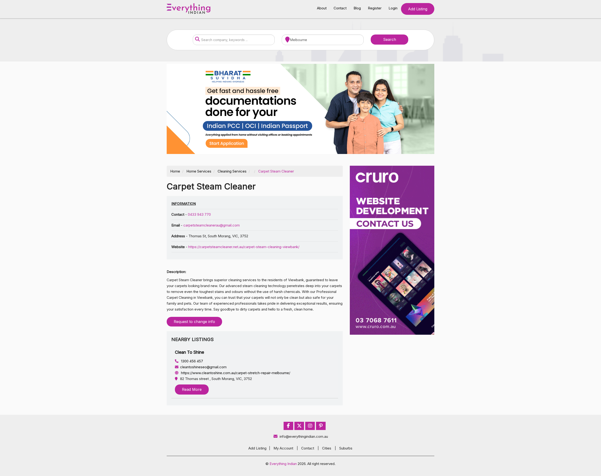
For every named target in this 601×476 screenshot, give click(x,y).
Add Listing (417, 9)
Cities (326, 448)
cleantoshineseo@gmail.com (203, 367)
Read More (192, 389)
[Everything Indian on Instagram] (310, 426)
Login (393, 8)
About (322, 8)
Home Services (198, 171)
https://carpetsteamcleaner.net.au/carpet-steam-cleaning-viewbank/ (243, 247)
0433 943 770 (199, 214)
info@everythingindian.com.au (304, 436)
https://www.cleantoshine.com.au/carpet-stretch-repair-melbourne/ (235, 373)
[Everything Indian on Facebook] (288, 426)
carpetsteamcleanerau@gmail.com (211, 225)
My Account (283, 448)
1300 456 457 (191, 361)
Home (175, 171)
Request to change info (194, 321)
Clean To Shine (189, 352)
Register (374, 8)
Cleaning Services (232, 171)
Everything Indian (283, 463)
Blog (357, 8)
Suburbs (345, 448)
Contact (340, 8)
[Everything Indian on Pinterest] (321, 426)
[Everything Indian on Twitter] (299, 426)
